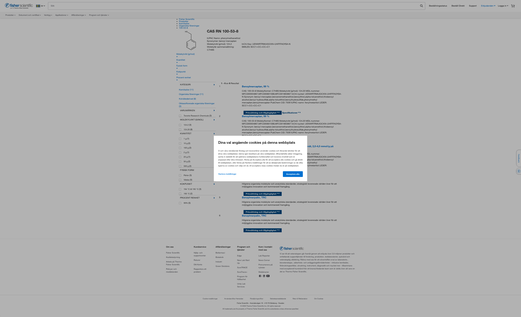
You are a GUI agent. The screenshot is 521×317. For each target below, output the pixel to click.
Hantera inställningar (227, 174)
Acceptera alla (292, 174)
